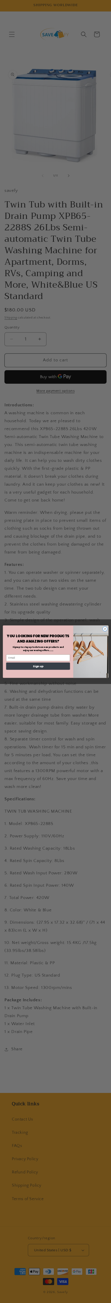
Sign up (38, 666)
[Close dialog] (104, 628)
